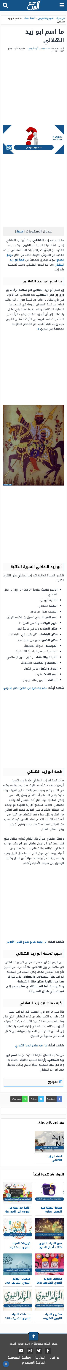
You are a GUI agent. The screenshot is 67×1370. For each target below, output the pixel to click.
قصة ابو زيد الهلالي (54, 1158)
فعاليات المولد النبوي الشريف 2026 (49, 1281)
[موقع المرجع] (33, 5)
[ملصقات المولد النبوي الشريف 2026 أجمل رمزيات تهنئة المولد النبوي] (17, 1300)
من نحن (55, 1357)
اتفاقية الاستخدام (33, 1363)
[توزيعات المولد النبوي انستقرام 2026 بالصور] (17, 1228)
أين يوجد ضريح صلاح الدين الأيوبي (26, 941)
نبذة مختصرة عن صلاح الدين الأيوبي (25, 688)
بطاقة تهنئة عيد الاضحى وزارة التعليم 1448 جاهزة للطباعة (50, 1213)
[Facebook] (48, 1351)
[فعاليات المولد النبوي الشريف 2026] (49, 1264)
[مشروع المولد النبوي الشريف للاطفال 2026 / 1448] (49, 1300)
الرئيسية (60, 18)
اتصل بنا (40, 1357)
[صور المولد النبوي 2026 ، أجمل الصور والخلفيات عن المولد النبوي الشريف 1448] (49, 1228)
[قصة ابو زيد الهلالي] (49, 1141)
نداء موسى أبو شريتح (39, 49)
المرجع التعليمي (46, 18)
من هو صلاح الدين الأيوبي (31, 1045)
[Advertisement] (33, 89)
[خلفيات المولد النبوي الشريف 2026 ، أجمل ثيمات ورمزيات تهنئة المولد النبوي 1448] (17, 1264)
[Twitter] (39, 1351)
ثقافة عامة (29, 18)
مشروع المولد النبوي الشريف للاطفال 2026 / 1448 (50, 1318)
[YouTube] (21, 1351)
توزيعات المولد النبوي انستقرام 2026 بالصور (20, 1247)
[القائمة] (62, 6)
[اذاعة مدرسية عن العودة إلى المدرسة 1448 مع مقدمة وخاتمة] (17, 1193)
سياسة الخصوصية (19, 1357)
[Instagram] (30, 1351)
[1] (38, 328)
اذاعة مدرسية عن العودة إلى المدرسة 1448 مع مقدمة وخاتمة (17, 1213)
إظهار (20, 231)
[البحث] (5, 6)
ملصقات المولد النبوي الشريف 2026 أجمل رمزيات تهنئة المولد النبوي (17, 1320)
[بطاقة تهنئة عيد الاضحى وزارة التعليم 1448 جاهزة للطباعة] (49, 1193)
